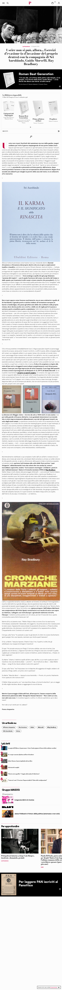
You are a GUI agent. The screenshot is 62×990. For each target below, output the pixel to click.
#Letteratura (23, 727)
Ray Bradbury (50, 470)
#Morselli (40, 727)
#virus (18, 731)
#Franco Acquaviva (9, 727)
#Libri (32, 727)
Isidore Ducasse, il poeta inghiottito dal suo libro (20, 761)
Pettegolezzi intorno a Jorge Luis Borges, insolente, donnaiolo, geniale (17, 856)
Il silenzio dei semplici (13, 767)
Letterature (26, 46)
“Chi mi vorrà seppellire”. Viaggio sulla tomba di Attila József (23, 774)
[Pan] (8, 884)
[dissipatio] (31, 794)
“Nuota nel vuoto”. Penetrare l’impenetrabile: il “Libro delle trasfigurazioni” (27, 780)
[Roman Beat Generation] (8, 79)
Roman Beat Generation (36, 74)
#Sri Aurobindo (8, 731)
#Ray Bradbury (51, 727)
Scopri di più (53, 987)
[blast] (31, 807)
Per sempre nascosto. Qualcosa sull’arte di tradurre (21, 754)
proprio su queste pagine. (27, 373)
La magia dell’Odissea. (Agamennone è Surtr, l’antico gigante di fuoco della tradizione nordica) (32, 748)
